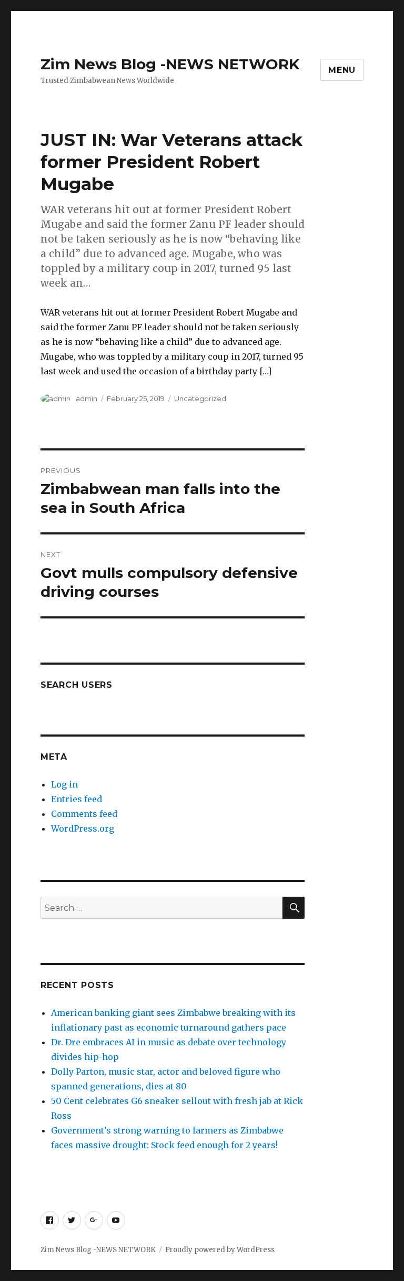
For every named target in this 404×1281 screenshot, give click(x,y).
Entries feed (76, 799)
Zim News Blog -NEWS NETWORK (170, 64)
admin (86, 398)
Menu (342, 70)
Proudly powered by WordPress (220, 1249)
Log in (64, 784)
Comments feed (84, 813)
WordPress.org (82, 828)
